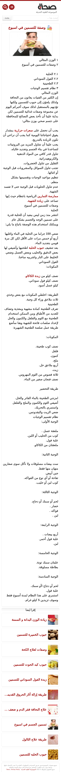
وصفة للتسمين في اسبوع (27, 28)
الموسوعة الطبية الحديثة (46, 12)
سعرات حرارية (23, 130)
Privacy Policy (15, 769)
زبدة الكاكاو (33, 276)
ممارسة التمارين (47, 196)
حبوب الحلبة (36, 247)
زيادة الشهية (35, 200)
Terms (8, 769)
